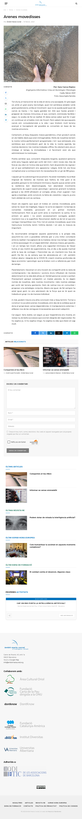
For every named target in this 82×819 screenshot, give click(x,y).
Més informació (67, 615)
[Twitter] (6, 98)
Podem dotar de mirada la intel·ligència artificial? (52, 518)
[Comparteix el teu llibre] (21, 357)
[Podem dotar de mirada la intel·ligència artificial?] (16, 523)
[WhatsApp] (6, 109)
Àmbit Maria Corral (14, 22)
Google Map (14, 660)
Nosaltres (17, 803)
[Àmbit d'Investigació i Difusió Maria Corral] (41, 3)
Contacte (28, 806)
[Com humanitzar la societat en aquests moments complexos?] (16, 550)
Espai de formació (12, 806)
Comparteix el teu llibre (14, 370)
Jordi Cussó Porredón (13, 373)
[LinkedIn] (6, 114)
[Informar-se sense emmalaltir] (60, 357)
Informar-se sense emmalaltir (56, 370)
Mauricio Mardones (54, 811)
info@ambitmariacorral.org (13, 662)
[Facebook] (6, 92)
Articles (29, 803)
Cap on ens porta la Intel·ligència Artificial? (41, 603)
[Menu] (6, 3)
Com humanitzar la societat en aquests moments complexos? (52, 546)
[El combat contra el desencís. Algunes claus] (16, 577)
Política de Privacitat (46, 806)
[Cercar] (76, 3)
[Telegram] (6, 120)
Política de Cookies (68, 806)
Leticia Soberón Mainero (53, 373)
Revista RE (40, 803)
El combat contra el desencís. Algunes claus (50, 572)
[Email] (6, 103)
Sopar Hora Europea (57, 803)
